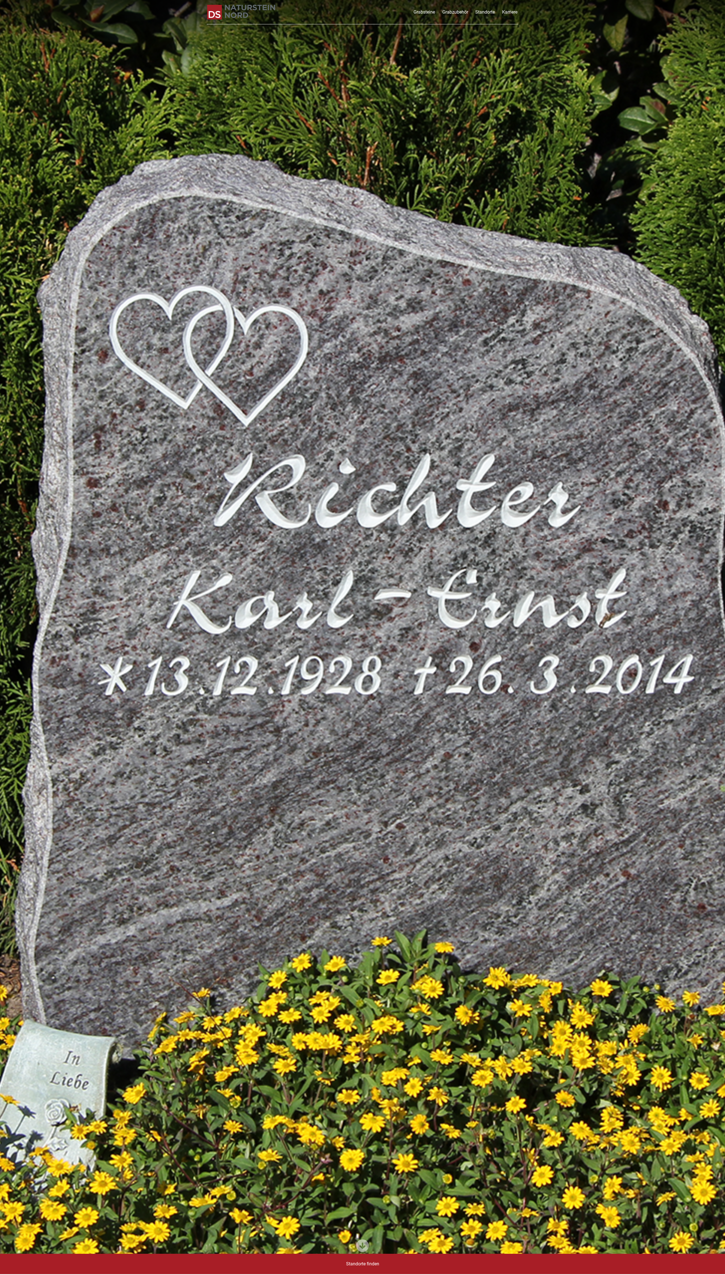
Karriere (509, 12)
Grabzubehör (455, 12)
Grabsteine (424, 12)
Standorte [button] (485, 12)
